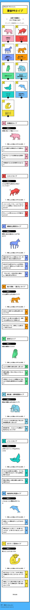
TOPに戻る (15, 594)
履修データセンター (8, 605)
